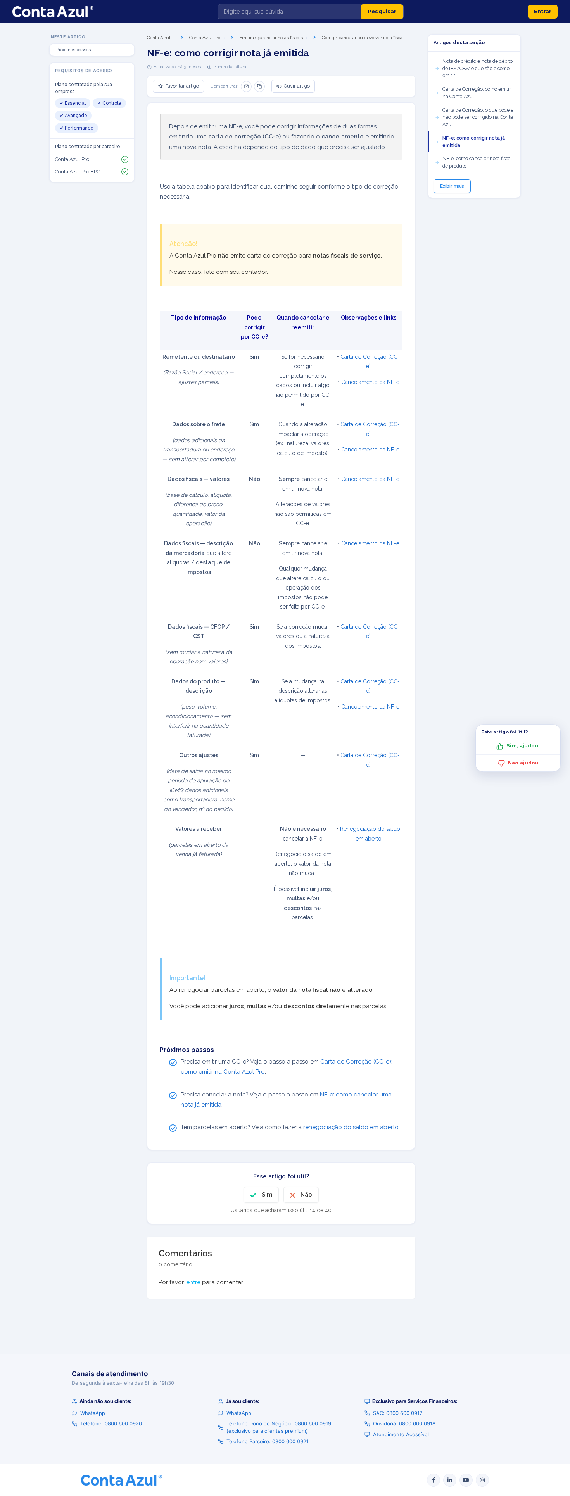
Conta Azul (158, 37)
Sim (267, 1194)
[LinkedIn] (449, 1480)
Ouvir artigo (297, 86)
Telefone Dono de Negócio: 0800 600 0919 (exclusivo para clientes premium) (278, 1427)
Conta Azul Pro (204, 37)
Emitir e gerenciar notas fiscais (271, 37)
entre (193, 1282)
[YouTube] (466, 1480)
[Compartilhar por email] (246, 86)
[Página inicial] (52, 11)
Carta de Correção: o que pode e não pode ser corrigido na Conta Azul (477, 117)
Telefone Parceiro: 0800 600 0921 (267, 1441)
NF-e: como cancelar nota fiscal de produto (477, 162)
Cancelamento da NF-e (370, 382)
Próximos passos (73, 49)
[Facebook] (433, 1480)
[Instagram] (482, 1480)
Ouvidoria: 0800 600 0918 (404, 1423)
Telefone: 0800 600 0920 (111, 1423)
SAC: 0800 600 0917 (397, 1413)
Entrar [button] (542, 11)
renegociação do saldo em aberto (351, 1127)
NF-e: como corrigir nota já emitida (473, 141)
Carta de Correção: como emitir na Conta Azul (476, 92)
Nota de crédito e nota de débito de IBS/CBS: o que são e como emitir (477, 68)
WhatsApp (92, 1413)
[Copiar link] (259, 86)
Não (306, 1194)
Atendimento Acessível (401, 1434)
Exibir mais (452, 186)
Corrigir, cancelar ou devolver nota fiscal (363, 37)
